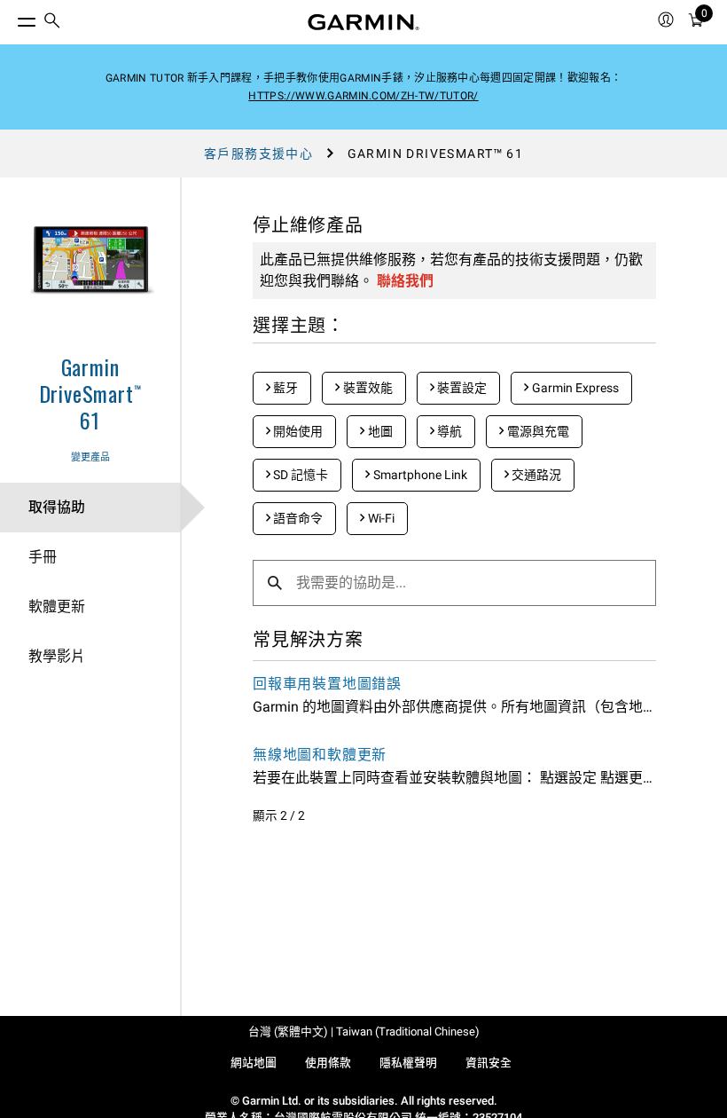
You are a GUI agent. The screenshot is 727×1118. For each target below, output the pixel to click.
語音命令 (296, 518)
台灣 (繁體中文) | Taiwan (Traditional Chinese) (364, 1031)
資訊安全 (488, 1062)
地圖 (379, 431)
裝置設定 (460, 388)
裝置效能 (366, 388)
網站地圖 (254, 1062)
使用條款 (328, 1062)
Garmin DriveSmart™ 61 (90, 393)
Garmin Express (574, 388)
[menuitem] (52, 22)
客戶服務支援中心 (258, 153)
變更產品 (90, 457)
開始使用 (296, 431)
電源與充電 (536, 431)
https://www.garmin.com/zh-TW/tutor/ (363, 96)
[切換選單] (10, 17)
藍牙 (284, 388)
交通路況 (535, 475)
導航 (448, 431)
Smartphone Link (419, 475)
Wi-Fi (380, 518)
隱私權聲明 (408, 1062)
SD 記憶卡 (299, 475)
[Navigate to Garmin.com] (363, 22)
